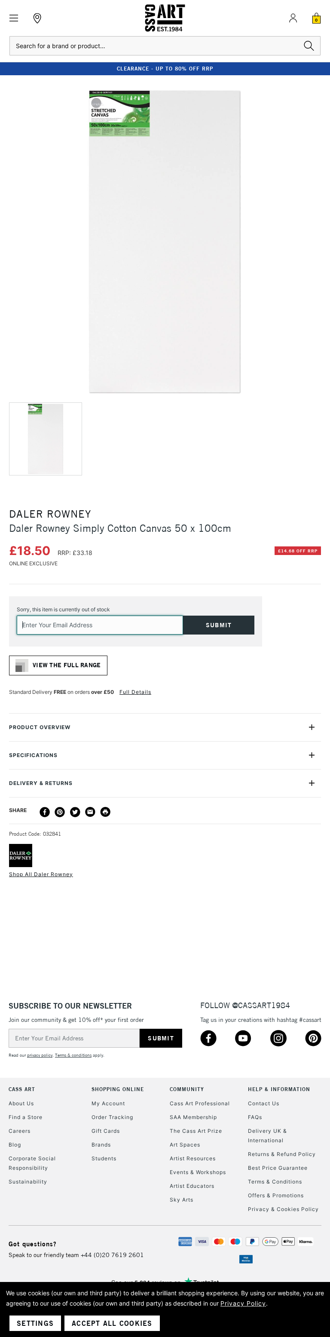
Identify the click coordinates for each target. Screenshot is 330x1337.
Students (104, 1158)
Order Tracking (112, 1117)
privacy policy (39, 1055)
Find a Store (26, 1117)
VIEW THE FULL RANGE (67, 665)
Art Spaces (185, 1144)
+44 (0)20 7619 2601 (112, 1255)
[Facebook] (45, 812)
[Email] (90, 812)
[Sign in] (293, 18)
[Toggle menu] (14, 18)
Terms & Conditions (275, 1181)
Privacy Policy (243, 1303)
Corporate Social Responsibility (32, 1163)
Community (187, 1089)
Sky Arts (181, 1199)
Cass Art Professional (200, 1103)
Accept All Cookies (112, 1323)
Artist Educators (192, 1186)
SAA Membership (193, 1117)
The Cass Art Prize (196, 1131)
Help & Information (279, 1089)
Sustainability (28, 1181)
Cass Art (22, 1089)
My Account (108, 1103)
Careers (20, 1131)
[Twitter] (75, 812)
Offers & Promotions (276, 1195)
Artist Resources (193, 1158)
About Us (21, 1103)
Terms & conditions (73, 1055)
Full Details (135, 692)
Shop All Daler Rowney (41, 874)
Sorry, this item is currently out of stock (63, 609)
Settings (35, 1323)
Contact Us (263, 1103)
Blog (15, 1144)
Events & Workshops (198, 1172)
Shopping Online (118, 1089)
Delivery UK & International (267, 1136)
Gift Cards (106, 1131)
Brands (101, 1144)
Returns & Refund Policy (282, 1154)
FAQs (255, 1117)
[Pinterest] (60, 812)
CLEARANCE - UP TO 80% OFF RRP (165, 68)
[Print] (105, 812)
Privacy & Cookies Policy (283, 1209)
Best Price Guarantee (278, 1168)
